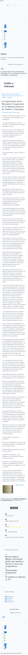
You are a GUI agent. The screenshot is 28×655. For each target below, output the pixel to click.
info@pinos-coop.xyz (15, 526)
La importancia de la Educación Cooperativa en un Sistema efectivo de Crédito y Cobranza (13, 105)
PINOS (2, 1)
